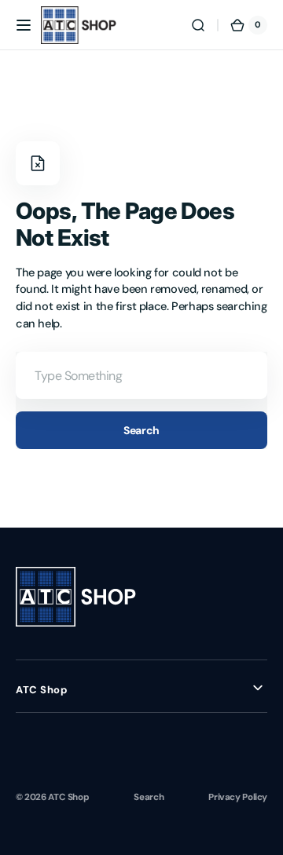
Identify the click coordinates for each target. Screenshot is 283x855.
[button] (23, 25)
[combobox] (141, 375)
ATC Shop (68, 797)
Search (141, 430)
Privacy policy (237, 797)
